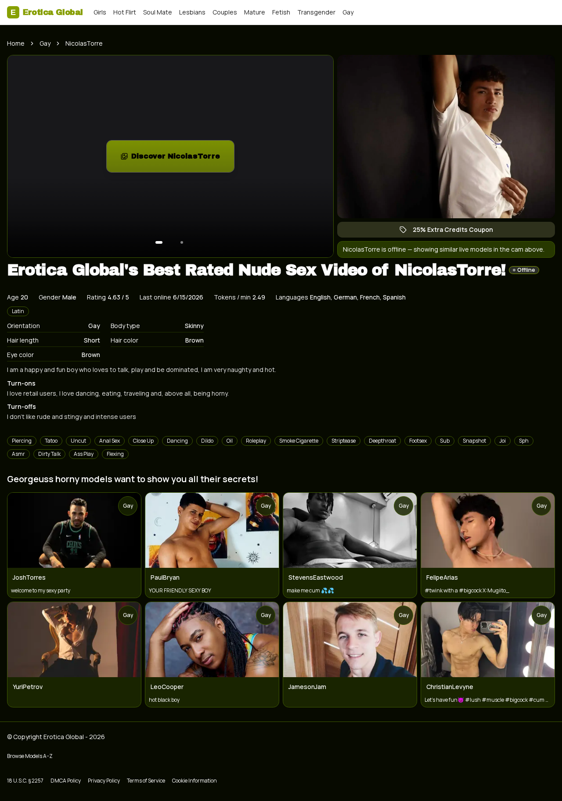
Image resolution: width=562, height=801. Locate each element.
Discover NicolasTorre (182, 158)
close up (143, 440)
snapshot (474, 440)
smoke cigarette (298, 440)
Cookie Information (194, 780)
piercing (22, 440)
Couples (225, 12)
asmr (18, 454)
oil (230, 440)
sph (524, 440)
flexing (115, 454)
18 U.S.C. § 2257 (25, 780)
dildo (207, 440)
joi (502, 440)
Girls (100, 12)
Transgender (316, 12)
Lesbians (192, 12)
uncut (78, 440)
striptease (343, 440)
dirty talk (49, 454)
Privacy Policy (104, 780)
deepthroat (382, 440)
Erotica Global (47, 12)
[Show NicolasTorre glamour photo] (181, 242)
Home (16, 43)
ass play (84, 454)
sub (445, 440)
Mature (254, 12)
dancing (177, 440)
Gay (347, 12)
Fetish (281, 12)
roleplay (256, 440)
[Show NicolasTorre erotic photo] (159, 242)
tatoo (51, 440)
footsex (418, 440)
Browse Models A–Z (30, 756)
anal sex (109, 440)
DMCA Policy (65, 780)
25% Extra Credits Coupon (457, 231)
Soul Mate (157, 12)
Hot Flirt (124, 12)
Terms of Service (146, 780)
